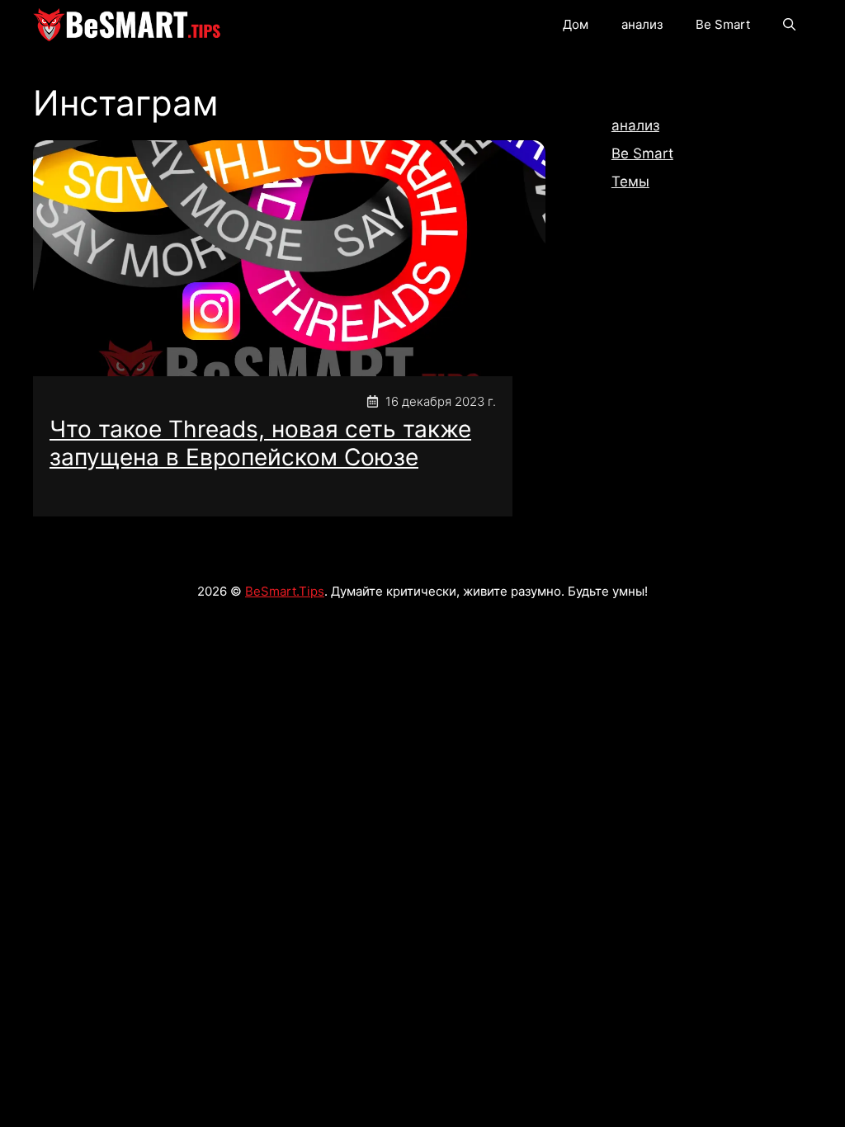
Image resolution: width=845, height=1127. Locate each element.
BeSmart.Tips (284, 591)
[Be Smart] (127, 25)
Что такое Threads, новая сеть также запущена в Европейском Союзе (260, 443)
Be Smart (723, 24)
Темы (630, 181)
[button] (789, 25)
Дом (575, 24)
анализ (642, 24)
